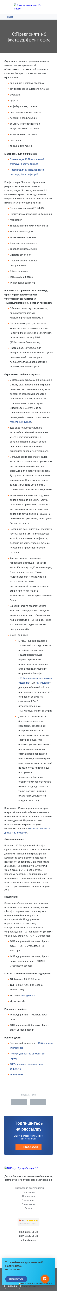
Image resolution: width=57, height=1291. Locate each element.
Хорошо (12, 1286)
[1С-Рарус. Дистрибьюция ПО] (29, 1168)
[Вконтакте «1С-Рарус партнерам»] (21, 1251)
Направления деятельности (28, 1188)
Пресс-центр (28, 1200)
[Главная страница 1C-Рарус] (28, 6)
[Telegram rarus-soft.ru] (28, 1251)
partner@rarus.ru (28, 1240)
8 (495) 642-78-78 (28, 1236)
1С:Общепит (43, 682)
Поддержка (28, 1196)
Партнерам (29, 1192)
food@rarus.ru (28, 995)
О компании (28, 1204)
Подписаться (30, 1146)
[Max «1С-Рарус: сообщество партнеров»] (36, 1251)
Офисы (28, 1208)
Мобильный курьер (20, 422)
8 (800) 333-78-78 (28, 1232)
